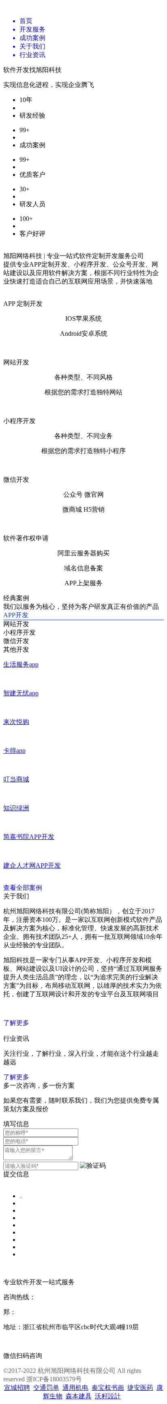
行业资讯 (22, 1256)
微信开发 (16, 640)
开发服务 (22, 1212)
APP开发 (15, 615)
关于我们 (22, 1241)
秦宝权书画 (108, 1387)
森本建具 (79, 1396)
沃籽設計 (108, 1396)
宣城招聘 (17, 1387)
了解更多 (16, 1022)
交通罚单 (46, 1387)
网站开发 (16, 623)
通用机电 (75, 1387)
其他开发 (16, 649)
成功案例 (22, 1227)
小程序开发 (19, 632)
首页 (21, 1197)
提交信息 (16, 1174)
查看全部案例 (22, 887)
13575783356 (34, 1312)
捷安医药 (140, 1387)
